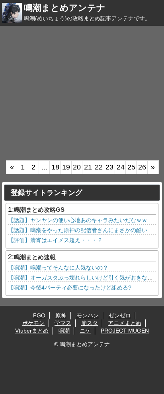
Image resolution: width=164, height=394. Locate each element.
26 (142, 167)
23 (109, 167)
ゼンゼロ (120, 315)
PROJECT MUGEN (125, 330)
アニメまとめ (124, 323)
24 (121, 167)
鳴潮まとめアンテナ (64, 8)
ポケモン (33, 323)
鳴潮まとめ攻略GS (39, 209)
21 (88, 167)
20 (77, 167)
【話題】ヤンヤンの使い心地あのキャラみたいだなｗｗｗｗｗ (86, 220)
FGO (39, 315)
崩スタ (89, 323)
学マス (63, 323)
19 (66, 167)
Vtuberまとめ (32, 330)
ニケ (85, 330)
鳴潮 (64, 330)
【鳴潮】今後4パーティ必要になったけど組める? (69, 287)
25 (131, 167)
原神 (60, 315)
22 (99, 167)
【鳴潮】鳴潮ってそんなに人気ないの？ (58, 267)
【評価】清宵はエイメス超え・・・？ (55, 240)
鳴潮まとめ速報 (35, 257)
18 (55, 167)
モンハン (87, 315)
